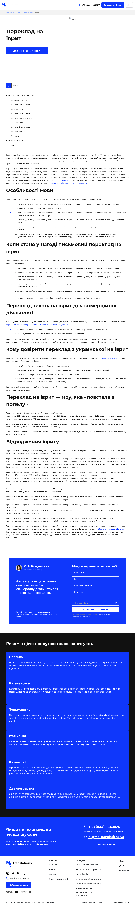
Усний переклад (84, 888)
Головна (10, 12)
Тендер (52, 874)
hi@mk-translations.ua (106, 837)
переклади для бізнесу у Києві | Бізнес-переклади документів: (37, 324)
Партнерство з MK (58, 879)
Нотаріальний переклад (88, 869)
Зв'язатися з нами (106, 844)
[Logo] (10, 5)
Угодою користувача (105, 614)
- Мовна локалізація (17, 109)
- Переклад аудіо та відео (20, 118)
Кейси (52, 869)
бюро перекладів (64, 180)
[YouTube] (18, 873)
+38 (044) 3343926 (91, 5)
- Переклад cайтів (17, 131)
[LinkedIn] (13, 873)
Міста (11, 145)
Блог (121, 866)
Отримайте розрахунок (95, 609)
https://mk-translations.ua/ (111, 529)
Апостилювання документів (84, 894)
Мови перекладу (25, 12)
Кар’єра (53, 865)
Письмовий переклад (87, 865)
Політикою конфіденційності (81, 616)
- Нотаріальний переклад (19, 105)
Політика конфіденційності (92, 902)
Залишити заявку (27, 51)
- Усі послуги (15, 136)
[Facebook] (24, 873)
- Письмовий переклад (18, 100)
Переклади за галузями (21, 95)
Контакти (124, 870)
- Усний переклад (16, 123)
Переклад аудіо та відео (88, 884)
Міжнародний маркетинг (89, 879)
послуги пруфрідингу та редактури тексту (71, 183)
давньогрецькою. (110, 358)
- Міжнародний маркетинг (19, 114)
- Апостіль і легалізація (20, 127)
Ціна (121, 861)
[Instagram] (7, 873)
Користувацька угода (121, 902)
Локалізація (82, 874)
